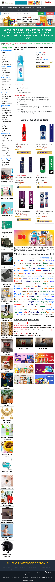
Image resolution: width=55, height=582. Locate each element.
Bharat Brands (5, 577)
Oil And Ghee (32, 334)
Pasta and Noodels (41, 334)
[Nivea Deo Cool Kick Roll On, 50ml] (44, 132)
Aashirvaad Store (24, 349)
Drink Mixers (31, 323)
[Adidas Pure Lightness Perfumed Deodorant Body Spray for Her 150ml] (20, 67)
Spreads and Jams (46, 330)
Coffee (25, 323)
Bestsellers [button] (50, 13)
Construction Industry (37, 577)
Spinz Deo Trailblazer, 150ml (21, 144)
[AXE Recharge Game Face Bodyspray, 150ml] (44, 165)
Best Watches (25, 577)
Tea (22, 323)
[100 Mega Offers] (34, 237)
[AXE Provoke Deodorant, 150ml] (24, 199)
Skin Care (17, 10)
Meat (29, 335)
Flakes (16, 331)
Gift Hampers (42, 327)
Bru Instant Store (44, 349)
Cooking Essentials (7, 7)
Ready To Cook (23, 335)
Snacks (49, 325)
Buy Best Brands (15, 577)
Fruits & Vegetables (36, 10)
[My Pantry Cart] (7, 2)
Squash (37, 323)
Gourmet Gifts (50, 327)
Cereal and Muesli (32, 330)
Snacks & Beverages (18, 7)
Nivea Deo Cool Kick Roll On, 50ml (44, 144)
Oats (39, 330)
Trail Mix (43, 325)
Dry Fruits (29, 325)
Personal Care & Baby (8, 10)
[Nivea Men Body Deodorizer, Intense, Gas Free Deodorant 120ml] (44, 199)
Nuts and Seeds (36, 325)
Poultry (34, 335)
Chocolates (30, 327)
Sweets (36, 327)
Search (41, 13)
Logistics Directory (28, 580)
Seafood (39, 335)
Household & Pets (40, 7)
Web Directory (48, 577)
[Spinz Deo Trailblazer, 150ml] (24, 132)
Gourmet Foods (25, 10)
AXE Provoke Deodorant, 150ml (22, 211)
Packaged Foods (29, 7)
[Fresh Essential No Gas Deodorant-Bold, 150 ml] (24, 165)
